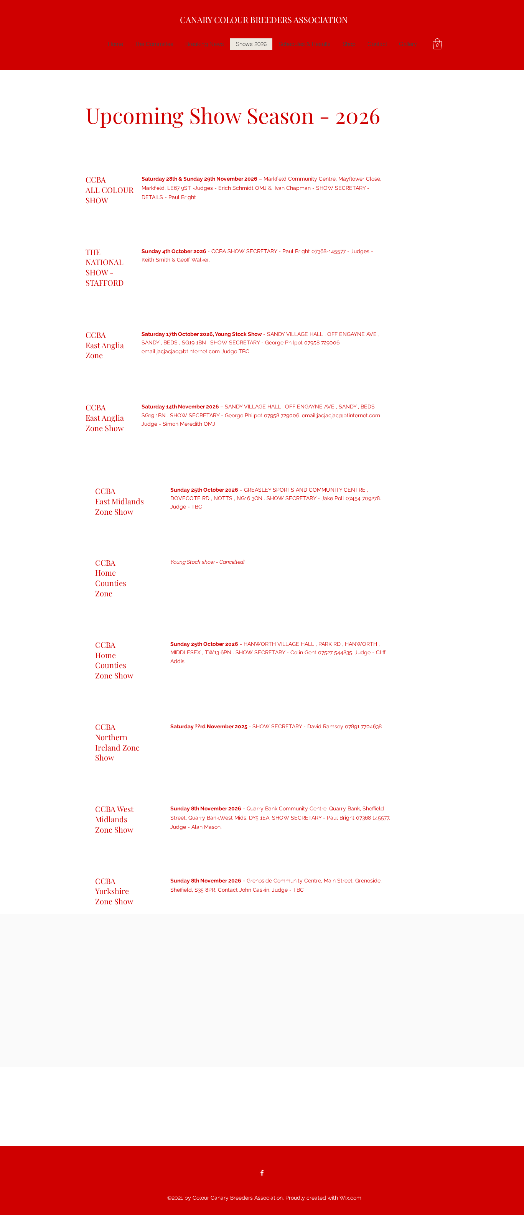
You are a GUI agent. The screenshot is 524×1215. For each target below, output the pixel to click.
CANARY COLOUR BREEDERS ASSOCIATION (264, 19)
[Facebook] (262, 1173)
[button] (437, 43)
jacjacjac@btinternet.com (188, 351)
